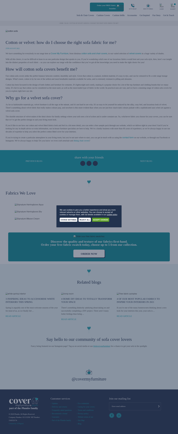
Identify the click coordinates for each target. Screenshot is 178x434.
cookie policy (112, 214)
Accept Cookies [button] (100, 219)
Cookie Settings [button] (68, 219)
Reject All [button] (84, 219)
